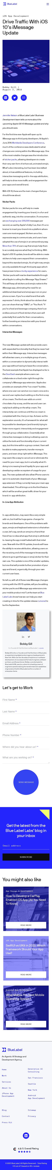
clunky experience (29, 271)
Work (4, 1076)
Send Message (27, 782)
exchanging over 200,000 (18, 221)
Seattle (32, 1084)
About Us (6, 1088)
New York (32, 1090)
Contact (6, 1116)
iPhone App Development (8, 1094)
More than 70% (9, 246)
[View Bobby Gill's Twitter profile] (29, 637)
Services (6, 1082)
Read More (26, 925)
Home (4, 1070)
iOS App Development (16, 16)
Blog (4, 1110)
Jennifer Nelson (10, 115)
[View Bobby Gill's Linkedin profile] (23, 637)
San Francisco (35, 1078)
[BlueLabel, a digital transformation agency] (10, 4)
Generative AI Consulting (35, 1070)
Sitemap (32, 1110)
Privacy (32, 1116)
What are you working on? (18, 757)
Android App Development (36, 1096)
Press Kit (7, 1122)
